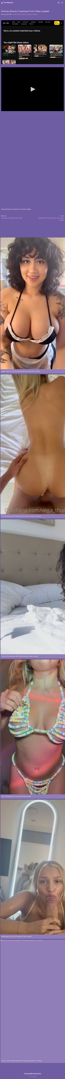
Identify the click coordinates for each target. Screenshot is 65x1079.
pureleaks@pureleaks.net (32, 1073)
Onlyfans (29, 14)
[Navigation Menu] (62, 2)
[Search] (58, 2)
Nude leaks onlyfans (19, 14)
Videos (35, 14)
